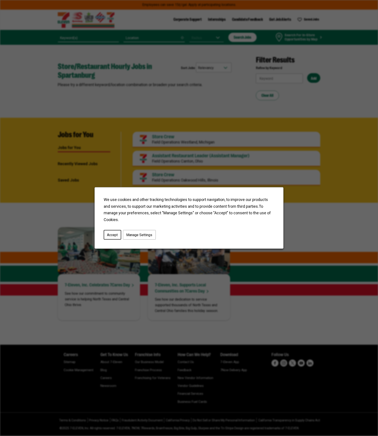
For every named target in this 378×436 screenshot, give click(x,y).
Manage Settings (139, 235)
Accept (112, 235)
